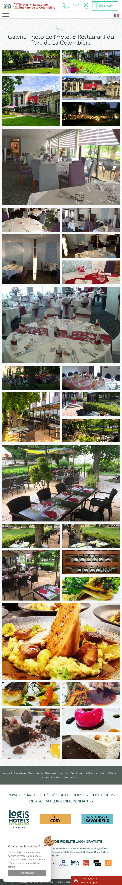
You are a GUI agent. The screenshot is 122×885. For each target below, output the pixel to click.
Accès (45, 777)
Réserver (105, 6)
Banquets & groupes (56, 773)
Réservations (70, 777)
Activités (101, 773)
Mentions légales (62, 882)
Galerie (112, 773)
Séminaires (77, 773)
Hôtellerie (20, 773)
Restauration (35, 773)
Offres (89, 773)
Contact (55, 777)
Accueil (7, 773)
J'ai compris (27, 872)
